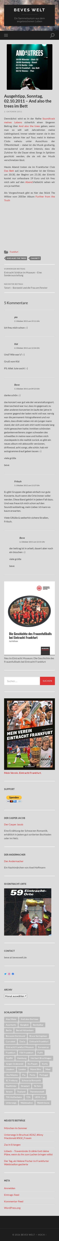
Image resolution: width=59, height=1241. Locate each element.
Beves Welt (29, 9)
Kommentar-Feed (13, 1201)
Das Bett (9, 170)
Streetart (25, 1086)
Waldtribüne (43, 1102)
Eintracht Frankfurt (38, 1041)
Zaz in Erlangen (12, 1144)
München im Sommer (15, 1128)
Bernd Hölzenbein (25, 1030)
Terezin (9, 1091)
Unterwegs (11, 1102)
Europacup (43, 1047)
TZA (28, 1097)
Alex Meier (11, 1019)
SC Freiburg (11, 1080)
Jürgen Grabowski (14, 1063)
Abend (29, 181)
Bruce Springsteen (38, 1036)
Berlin (9, 1030)
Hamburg (21, 1058)
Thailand (21, 1091)
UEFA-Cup (40, 1097)
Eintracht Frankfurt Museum (20, 1047)
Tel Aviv (37, 1086)
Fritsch (18, 481)
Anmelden (9, 1188)
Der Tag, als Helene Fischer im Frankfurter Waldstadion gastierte (26, 1162)
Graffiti (9, 1058)
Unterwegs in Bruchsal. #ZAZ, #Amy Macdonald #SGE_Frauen (23, 1136)
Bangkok (24, 1024)
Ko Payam (33, 1063)
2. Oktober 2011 (13, 111)
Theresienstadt (37, 1091)
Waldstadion (27, 1102)
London (22, 1069)
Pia (23, 1075)
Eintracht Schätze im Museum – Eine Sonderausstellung (23, 272)
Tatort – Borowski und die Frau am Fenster (26, 286)
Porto (32, 1075)
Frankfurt (14, 252)
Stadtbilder (11, 1086)
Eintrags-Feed (11, 1194)
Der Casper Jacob (13, 824)
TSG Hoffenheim (14, 1097)
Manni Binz (35, 1069)
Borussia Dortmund (15, 1036)
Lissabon (10, 1069)
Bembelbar (38, 1024)
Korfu (45, 1063)
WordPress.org (12, 1207)
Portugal (43, 1075)
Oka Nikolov (12, 1075)
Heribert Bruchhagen (41, 1058)
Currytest (10, 1041)
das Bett (35, 258)
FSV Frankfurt (26, 1052)
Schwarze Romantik (31, 1080)
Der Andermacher (13, 861)
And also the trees (29, 126)
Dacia (22, 1041)
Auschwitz (11, 1024)
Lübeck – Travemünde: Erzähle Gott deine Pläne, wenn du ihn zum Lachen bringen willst (28, 1153)
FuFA (40, 1052)
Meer (48, 1069)
